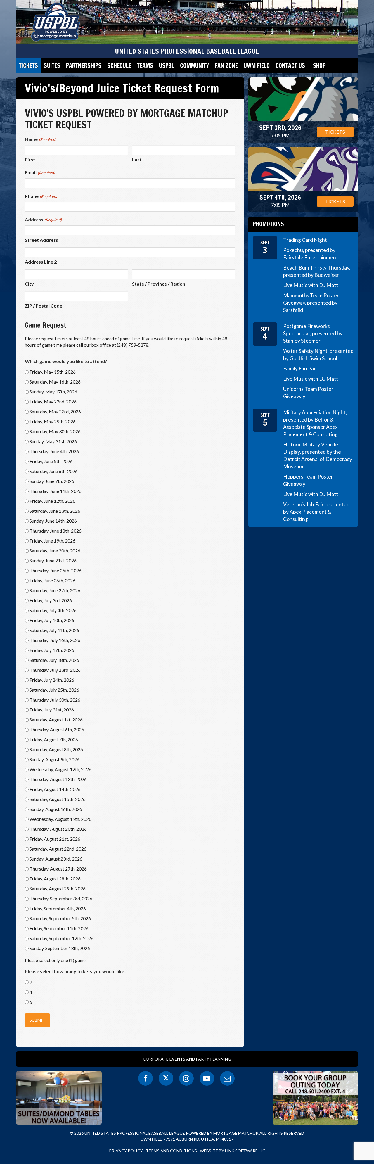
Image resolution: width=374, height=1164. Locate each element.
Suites (52, 65)
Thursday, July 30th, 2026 (55, 699)
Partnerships (83, 65)
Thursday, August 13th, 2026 (58, 779)
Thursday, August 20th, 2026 (58, 829)
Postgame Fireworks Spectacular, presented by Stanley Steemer (312, 333)
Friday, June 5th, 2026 (51, 461)
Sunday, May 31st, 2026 (53, 441)
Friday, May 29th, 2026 (53, 421)
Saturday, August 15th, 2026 (58, 799)
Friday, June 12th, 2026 (52, 501)
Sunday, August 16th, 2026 (56, 809)
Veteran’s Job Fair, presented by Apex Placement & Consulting (316, 511)
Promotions (268, 224)
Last (137, 159)
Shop (319, 65)
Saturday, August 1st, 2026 (56, 719)
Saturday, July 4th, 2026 (53, 610)
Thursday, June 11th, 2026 (56, 491)
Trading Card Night (305, 240)
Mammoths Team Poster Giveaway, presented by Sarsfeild (311, 302)
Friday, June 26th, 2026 (52, 580)
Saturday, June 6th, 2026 (54, 471)
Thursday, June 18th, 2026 (56, 530)
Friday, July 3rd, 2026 (51, 600)
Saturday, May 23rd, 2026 (55, 411)
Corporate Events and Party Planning (187, 1058)
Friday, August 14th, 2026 (55, 789)
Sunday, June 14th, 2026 (53, 521)
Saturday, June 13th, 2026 (55, 511)
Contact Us (290, 65)
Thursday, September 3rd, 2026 (61, 898)
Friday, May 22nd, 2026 (53, 401)
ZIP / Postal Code (43, 305)
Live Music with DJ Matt (310, 285)
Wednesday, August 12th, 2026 (60, 769)
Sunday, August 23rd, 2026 (56, 858)
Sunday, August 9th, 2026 (54, 759)
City (29, 283)
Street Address (41, 240)
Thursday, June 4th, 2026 (54, 451)
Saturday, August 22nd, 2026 (58, 849)
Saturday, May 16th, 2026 (55, 381)
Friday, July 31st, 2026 (52, 709)
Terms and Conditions (171, 1150)
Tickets (28, 65)
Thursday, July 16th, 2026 (55, 640)
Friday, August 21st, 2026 (55, 839)
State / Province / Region (158, 283)
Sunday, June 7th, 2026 (52, 481)
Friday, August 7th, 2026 (54, 739)
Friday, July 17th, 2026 (52, 650)
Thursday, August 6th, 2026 (57, 729)
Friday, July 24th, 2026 (52, 680)
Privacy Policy (126, 1150)
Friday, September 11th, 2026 (59, 928)
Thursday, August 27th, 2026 (58, 868)
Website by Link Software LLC (232, 1150)
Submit (37, 1020)
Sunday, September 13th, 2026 (60, 948)
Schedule (119, 65)
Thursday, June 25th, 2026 (56, 570)
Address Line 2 (41, 262)
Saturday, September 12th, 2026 (62, 938)
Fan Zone (226, 65)
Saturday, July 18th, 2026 (54, 660)
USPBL (166, 65)
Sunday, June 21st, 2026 (53, 560)
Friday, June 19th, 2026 (52, 540)
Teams (145, 65)
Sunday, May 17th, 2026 (53, 391)
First (30, 159)
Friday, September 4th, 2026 (58, 908)
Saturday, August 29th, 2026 (58, 888)
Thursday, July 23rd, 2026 (55, 670)
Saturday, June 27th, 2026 (55, 590)
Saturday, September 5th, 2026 (60, 918)
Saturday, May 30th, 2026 (55, 431)
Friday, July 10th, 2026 (52, 620)
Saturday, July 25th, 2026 (54, 689)
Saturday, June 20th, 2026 (55, 550)
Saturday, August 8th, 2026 (56, 749)
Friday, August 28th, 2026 (55, 878)
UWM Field (257, 65)
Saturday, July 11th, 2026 (54, 630)
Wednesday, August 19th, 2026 (60, 819)
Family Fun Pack (301, 368)
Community (194, 65)
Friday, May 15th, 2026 (53, 371)
